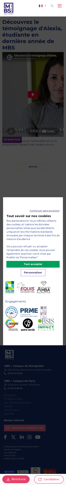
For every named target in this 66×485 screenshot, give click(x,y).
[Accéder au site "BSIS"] (46, 324)
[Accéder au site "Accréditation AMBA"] (43, 287)
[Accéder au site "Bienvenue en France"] (11, 312)
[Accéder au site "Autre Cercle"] (28, 324)
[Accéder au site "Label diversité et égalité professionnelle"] (43, 312)
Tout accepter (33, 264)
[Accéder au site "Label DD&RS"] (11, 324)
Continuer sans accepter (45, 210)
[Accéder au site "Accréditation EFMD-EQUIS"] (25, 287)
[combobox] (42, 6)
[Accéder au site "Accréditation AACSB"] (9, 287)
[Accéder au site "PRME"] (29, 312)
